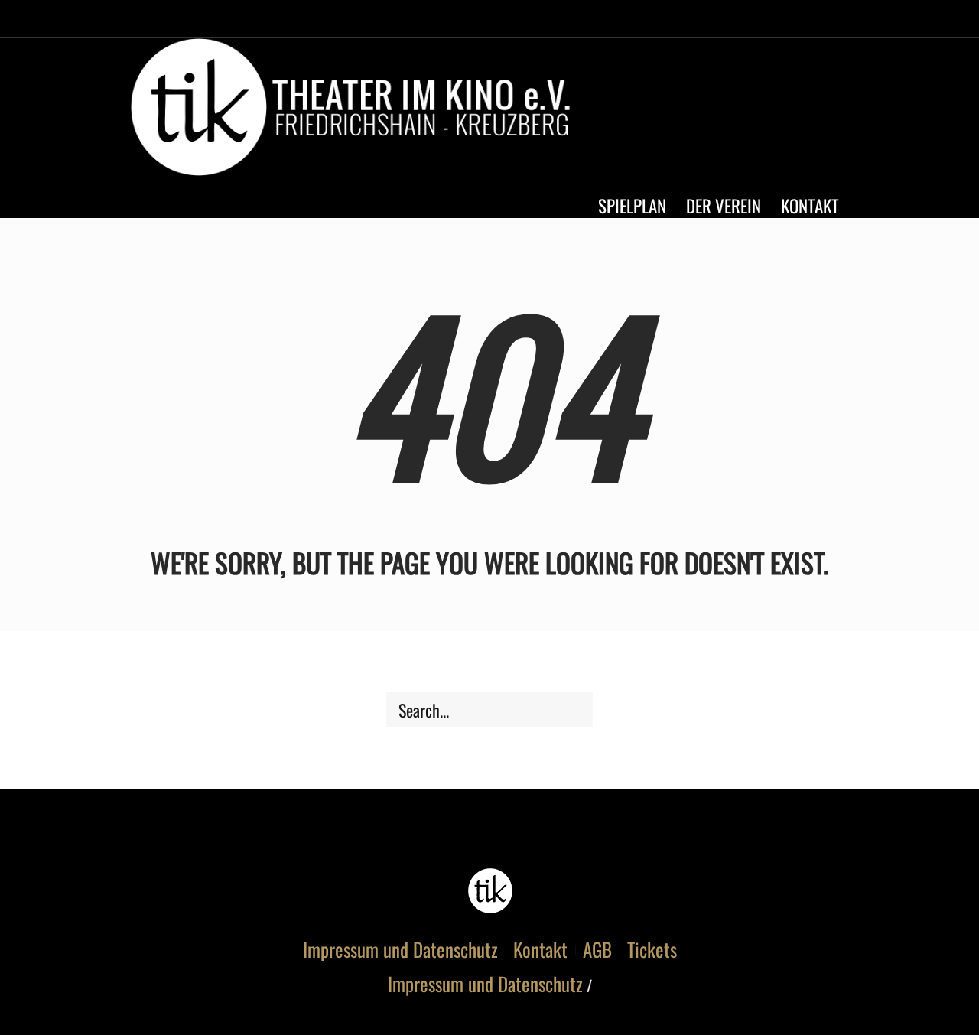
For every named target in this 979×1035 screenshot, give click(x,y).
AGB (597, 949)
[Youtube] (801, 111)
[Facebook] (773, 111)
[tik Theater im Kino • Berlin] (489, 890)
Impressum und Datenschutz (400, 949)
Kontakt (540, 949)
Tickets (652, 949)
